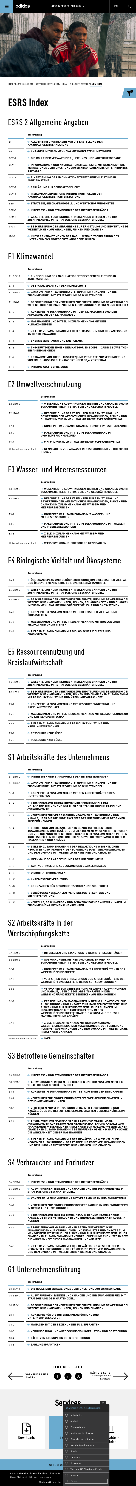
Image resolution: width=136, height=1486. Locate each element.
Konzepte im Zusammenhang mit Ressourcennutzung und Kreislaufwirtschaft (71, 706)
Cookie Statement (18, 1477)
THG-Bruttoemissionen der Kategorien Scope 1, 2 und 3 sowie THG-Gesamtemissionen (77, 349)
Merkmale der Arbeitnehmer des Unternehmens (67, 859)
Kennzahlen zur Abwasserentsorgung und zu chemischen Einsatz (86, 451)
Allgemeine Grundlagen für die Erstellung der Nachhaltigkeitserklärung (65, 143)
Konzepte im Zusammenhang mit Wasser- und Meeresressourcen (75, 516)
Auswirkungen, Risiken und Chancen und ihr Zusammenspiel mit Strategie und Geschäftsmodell (79, 961)
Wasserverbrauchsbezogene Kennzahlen (75, 543)
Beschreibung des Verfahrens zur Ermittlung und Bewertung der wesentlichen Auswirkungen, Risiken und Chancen (79, 228)
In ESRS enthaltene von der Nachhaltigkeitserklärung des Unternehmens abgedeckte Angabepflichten (73, 238)
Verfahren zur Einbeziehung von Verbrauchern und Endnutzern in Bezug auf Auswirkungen (77, 1207)
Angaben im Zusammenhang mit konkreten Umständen (71, 151)
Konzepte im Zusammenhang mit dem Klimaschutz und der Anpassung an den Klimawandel (72, 313)
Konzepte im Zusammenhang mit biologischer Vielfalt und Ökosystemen (72, 614)
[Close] (103, 1402)
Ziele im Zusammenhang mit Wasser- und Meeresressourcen (72, 535)
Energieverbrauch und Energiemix (57, 341)
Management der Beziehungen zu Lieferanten (65, 1324)
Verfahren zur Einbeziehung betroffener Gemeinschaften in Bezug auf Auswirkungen (74, 1100)
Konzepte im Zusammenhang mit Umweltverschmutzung (85, 426)
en (116, 6)
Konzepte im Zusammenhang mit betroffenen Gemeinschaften (77, 1091)
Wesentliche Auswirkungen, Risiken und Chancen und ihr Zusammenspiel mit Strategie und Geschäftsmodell (72, 219)
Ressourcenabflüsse (46, 740)
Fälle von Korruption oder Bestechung (60, 1338)
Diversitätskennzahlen (48, 872)
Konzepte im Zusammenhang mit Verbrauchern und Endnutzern (78, 1198)
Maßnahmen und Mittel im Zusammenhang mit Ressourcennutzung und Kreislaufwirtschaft (79, 716)
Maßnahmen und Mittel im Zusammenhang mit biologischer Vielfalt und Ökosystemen (73, 623)
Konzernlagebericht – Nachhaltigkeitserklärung (37, 84)
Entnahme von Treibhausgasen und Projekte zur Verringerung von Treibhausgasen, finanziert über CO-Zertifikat (76, 359)
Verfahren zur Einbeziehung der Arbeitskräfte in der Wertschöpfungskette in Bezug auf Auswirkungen (83, 981)
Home (10, 84)
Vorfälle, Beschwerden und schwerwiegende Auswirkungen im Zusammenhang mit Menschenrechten (76, 904)
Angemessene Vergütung (49, 879)
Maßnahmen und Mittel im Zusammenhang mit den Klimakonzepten (66, 323)
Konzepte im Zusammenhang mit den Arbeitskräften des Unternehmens (71, 795)
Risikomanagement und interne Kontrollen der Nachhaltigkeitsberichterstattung (64, 195)
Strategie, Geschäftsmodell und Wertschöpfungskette (72, 203)
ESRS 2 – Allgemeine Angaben (74, 84)
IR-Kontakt (55, 1474)
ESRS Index (96, 84)
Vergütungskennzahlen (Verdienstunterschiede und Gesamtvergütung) (68, 894)
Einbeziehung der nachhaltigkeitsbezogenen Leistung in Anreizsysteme (71, 179)
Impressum (45, 1477)
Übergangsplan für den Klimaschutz (58, 286)
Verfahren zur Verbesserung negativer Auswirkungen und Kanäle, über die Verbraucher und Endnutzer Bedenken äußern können (76, 1218)
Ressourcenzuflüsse (46, 733)
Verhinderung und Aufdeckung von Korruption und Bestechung (79, 1331)
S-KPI (48, 1038)
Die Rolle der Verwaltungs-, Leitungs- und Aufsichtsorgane (76, 158)
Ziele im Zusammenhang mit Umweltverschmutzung (82, 442)
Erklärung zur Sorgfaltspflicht (55, 187)
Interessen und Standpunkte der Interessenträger (69, 210)
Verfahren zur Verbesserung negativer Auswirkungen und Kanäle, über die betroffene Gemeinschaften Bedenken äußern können (76, 1111)
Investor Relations (38, 1474)
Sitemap (33, 1477)
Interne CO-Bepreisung (49, 367)
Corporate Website (19, 1474)
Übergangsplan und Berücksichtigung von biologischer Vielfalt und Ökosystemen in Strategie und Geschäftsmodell (77, 582)
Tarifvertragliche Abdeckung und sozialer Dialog (68, 866)
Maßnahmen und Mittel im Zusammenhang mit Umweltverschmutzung (77, 434)
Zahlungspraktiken (45, 1344)
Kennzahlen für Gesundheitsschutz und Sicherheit (69, 886)
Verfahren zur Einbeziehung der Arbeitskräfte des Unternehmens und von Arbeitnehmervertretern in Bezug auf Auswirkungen (74, 805)
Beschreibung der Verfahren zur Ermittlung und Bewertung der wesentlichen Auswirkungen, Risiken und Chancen (78, 1307)
